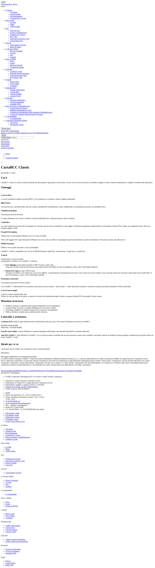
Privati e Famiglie (16, 51)
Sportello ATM (15, 104)
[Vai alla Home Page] (10, 131)
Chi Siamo (14, 123)
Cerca (4, 135)
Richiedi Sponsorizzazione (19, 73)
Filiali (12, 24)
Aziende (13, 57)
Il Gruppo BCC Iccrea (18, 18)
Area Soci (9, 465)
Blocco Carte (5, 133)
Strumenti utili (10, 88)
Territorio (8, 69)
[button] (77, 6)
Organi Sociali (15, 14)
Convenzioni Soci (16, 41)
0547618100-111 (14, 401)
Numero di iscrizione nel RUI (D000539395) (21, 387)
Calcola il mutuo (16, 94)
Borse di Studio (15, 47)
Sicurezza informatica (17, 100)
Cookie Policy (10, 563)
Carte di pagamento (17, 102)
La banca (8, 10)
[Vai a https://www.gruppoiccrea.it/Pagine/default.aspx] (9, 4)
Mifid (17, 371)
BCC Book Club (16, 78)
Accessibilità (77, 371)
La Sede (13, 22)
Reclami (12, 371)
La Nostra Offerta (11, 49)
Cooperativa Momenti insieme (16, 120)
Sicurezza (8, 98)
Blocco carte (14, 82)
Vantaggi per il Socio (17, 35)
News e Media (10, 59)
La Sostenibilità (11, 116)
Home (7, 154)
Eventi (12, 63)
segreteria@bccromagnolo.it (20, 403)
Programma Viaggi (16, 125)
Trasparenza (5, 371)
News (12, 61)
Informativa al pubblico (27, 371)
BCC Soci (13, 37)
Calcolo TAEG (15, 96)
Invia (3, 2)
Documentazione (16, 16)
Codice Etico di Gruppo (18, 108)
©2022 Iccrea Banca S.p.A (15, 421)
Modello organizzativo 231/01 (21, 110)
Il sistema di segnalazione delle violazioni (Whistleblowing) (31, 112)
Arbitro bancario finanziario (15, 539)
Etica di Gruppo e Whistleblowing (17, 106)
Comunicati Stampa (17, 67)
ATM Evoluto (15, 26)
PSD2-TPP (9, 565)
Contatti (8, 80)
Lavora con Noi (32, 133)
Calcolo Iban (14, 92)
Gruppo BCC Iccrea (12, 435)
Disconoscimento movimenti (62, 371)
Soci (7, 29)
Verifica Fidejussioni (17, 90)
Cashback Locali (16, 71)
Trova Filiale (14, 84)
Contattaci (13, 86)
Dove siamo (9, 20)
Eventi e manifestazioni (18, 33)
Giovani (8, 43)
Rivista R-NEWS (16, 65)
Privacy (8, 561)
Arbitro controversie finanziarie (16, 541)
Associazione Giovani (18, 45)
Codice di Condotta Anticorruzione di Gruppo (26, 114)
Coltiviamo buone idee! (18, 76)
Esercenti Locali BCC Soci (19, 39)
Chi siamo (13, 12)
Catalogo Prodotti (11, 158)
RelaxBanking (43, 133)
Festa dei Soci (15, 31)
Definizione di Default (44, 371)
